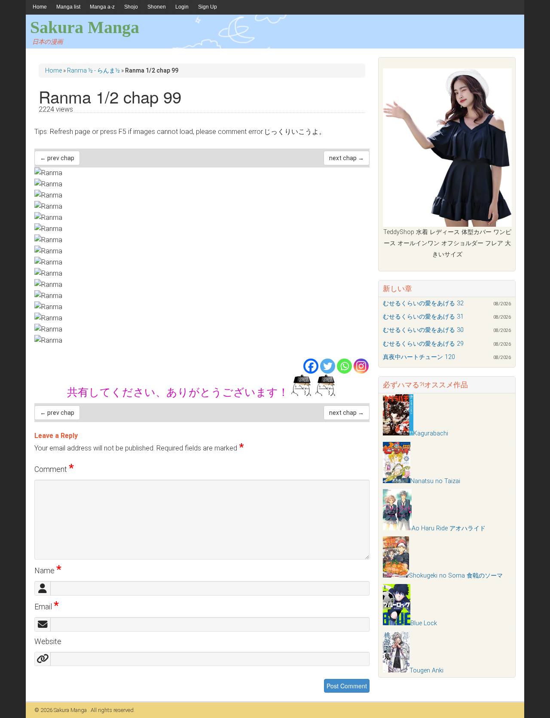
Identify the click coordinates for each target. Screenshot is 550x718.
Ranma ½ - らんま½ (93, 70)
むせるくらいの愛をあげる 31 (423, 316)
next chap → (346, 158)
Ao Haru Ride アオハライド (449, 528)
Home (40, 7)
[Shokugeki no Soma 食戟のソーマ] (396, 575)
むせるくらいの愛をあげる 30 (423, 330)
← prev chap (57, 158)
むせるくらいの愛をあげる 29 (423, 343)
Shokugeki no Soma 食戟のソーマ (456, 575)
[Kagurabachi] (398, 433)
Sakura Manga (84, 27)
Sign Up (207, 7)
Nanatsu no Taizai (435, 481)
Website (47, 641)
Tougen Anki (426, 670)
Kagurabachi (430, 433)
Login (182, 7)
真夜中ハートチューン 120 (419, 357)
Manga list (68, 7)
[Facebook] (310, 366)
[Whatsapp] (344, 366)
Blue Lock (423, 623)
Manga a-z (102, 7)
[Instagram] (361, 366)
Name (47, 570)
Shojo (131, 7)
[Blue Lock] (396, 623)
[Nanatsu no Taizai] (396, 481)
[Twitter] (327, 366)
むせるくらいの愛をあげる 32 (423, 303)
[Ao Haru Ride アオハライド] (397, 528)
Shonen (156, 7)
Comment (54, 469)
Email (46, 606)
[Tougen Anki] (396, 670)
